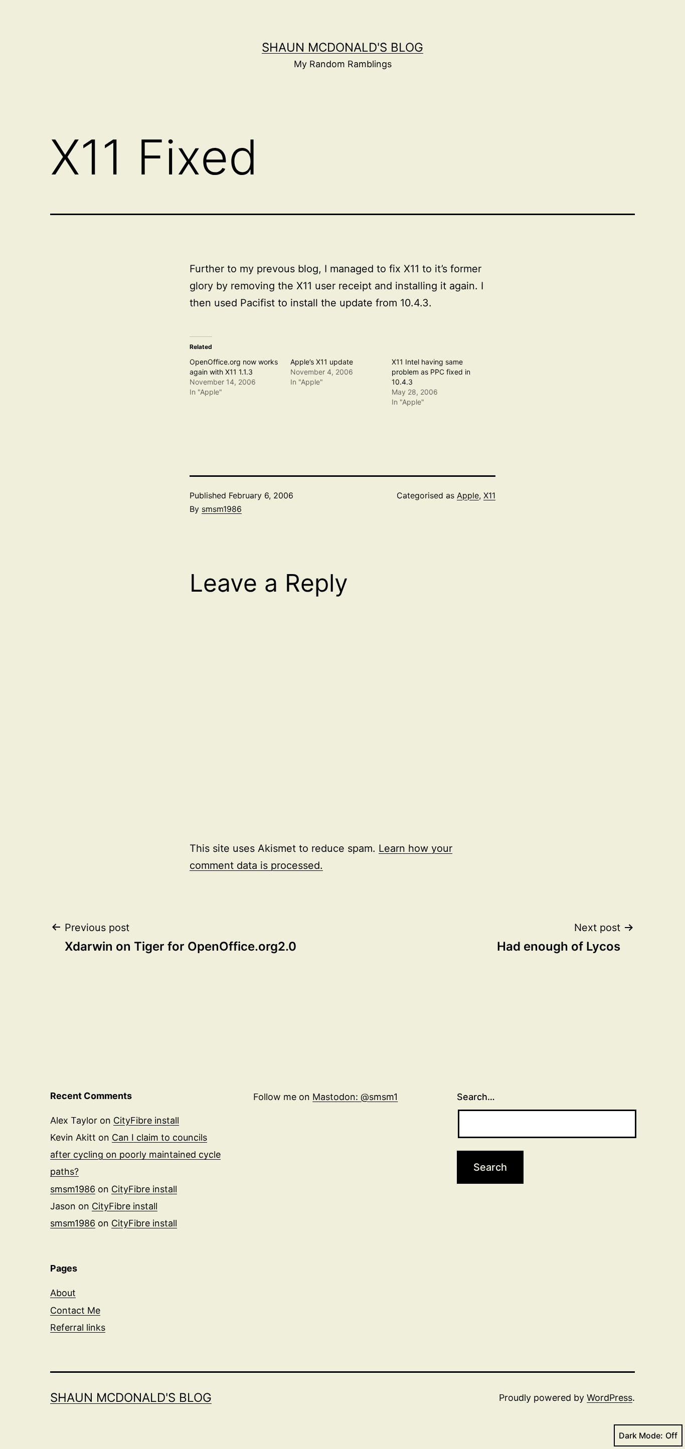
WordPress (609, 1397)
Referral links (77, 1327)
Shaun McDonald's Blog (342, 47)
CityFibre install (146, 1120)
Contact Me (75, 1310)
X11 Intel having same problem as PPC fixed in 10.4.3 (431, 371)
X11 (489, 495)
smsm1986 (222, 509)
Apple (468, 495)
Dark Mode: (641, 1435)
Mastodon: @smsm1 (355, 1097)
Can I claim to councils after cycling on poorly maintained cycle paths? (135, 1154)
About (63, 1293)
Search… (476, 1097)
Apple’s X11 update (321, 361)
